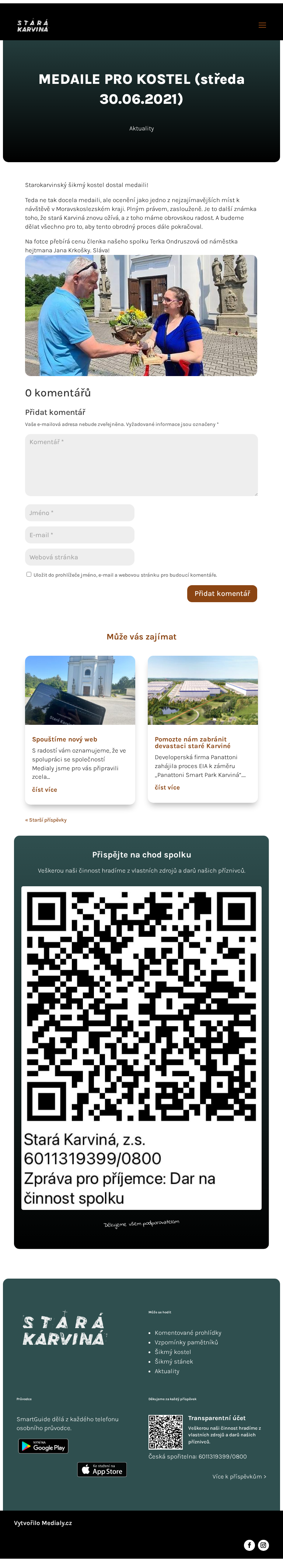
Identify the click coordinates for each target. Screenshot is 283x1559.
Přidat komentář (222, 593)
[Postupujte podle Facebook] (249, 1545)
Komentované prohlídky (188, 1332)
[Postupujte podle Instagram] (263, 1545)
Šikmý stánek (174, 1361)
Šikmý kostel (173, 1351)
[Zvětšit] (248, 264)
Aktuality (141, 128)
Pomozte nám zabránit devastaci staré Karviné (193, 742)
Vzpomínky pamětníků (186, 1342)
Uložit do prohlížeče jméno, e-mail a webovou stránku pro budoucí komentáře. (125, 575)
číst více (44, 789)
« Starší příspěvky (46, 820)
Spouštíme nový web (64, 739)
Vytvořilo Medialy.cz (43, 1522)
